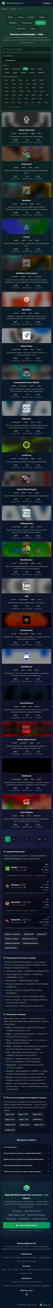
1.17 (12, 98)
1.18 (47, 95)
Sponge (23, 72)
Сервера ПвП (42, 934)
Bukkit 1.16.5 (10, 1130)
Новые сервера (15, 1257)
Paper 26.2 (9, 1114)
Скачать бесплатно (28, 1225)
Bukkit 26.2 (37, 1119)
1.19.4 (42, 91)
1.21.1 (20, 87)
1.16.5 (19, 98)
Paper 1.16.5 (23, 1119)
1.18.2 (33, 95)
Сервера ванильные (30, 943)
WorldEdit (26, 309)
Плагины (13, 9)
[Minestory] (7, 886)
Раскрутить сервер (29, 1261)
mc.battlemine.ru (17, 922)
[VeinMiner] (26, 190)
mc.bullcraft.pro (16, 905)
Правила (14, 1282)
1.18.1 (40, 95)
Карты (31, 1273)
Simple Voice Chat (26, 130)
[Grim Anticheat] (26, 692)
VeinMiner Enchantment (26, 273)
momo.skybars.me (17, 870)
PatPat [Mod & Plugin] (26, 489)
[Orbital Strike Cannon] (26, 729)
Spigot (15, 72)
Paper (40, 69)
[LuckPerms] (26, 444)
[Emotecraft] (26, 153)
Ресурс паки (39, 1269)
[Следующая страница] (45, 839)
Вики (19, 1261)
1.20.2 (21, 91)
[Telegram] (26, 1294)
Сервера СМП (29, 934)
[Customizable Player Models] (26, 372)
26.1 (27, 80)
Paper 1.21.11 (23, 1114)
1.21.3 (6, 87)
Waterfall (41, 72)
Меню (48, 3)
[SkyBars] (7, 868)
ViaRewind (26, 776)
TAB (26, 596)
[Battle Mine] (7, 921)
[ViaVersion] (26, 408)
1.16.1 (6, 102)
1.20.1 (28, 91)
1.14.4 (39, 102)
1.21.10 (41, 80)
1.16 (13, 102)
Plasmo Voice (26, 346)
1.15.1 (26, 102)
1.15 (32, 102)
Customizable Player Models (26, 382)
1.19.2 (13, 95)
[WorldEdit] (26, 299)
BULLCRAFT (16, 902)
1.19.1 (20, 95)
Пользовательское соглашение (14, 1285)
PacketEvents (26, 630)
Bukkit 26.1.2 (25, 1125)
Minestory (15, 885)
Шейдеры (29, 1269)
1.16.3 (33, 98)
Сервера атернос (11, 948)
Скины (9, 1269)
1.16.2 (40, 98)
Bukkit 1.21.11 (10, 1125)
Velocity (32, 72)
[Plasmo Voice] (26, 335)
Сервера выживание (12, 943)
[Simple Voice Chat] (26, 119)
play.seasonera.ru (17, 887)
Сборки (22, 1269)
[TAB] (26, 585)
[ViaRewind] (26, 765)
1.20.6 (34, 87)
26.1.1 (20, 80)
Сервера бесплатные (29, 939)
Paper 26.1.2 (37, 1114)
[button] (26, 1147)
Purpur (7, 72)
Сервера (6, 1257)
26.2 (6, 80)
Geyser (33, 69)
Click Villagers (26, 812)
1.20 (35, 91)
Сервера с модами (11, 939)
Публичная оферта (33, 1285)
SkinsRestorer (26, 560)
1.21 (27, 87)
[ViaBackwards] (26, 513)
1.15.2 (19, 102)
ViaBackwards (26, 523)
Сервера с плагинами (12, 934)
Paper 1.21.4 (10, 1119)
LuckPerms (26, 455)
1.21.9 (6, 84)
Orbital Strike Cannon (26, 739)
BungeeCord (16, 69)
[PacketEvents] (26, 619)
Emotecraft (27, 164)
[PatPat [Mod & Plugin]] (26, 479)
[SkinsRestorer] (26, 549)
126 (39, 839)
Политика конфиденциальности (30, 1282)
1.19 (27, 95)
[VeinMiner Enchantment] (26, 262)
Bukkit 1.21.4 (39, 1125)
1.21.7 (21, 84)
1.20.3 (14, 91)
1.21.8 (14, 84)
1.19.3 (6, 95)
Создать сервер (44, 1257)
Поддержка (46, 1285)
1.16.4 (26, 98)
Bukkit (7, 69)
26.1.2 (13, 80)
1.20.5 (41, 87)
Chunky (26, 237)
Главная (4, 9)
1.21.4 (42, 84)
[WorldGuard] (26, 656)
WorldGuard (26, 666)
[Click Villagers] (26, 802)
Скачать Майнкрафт (30, 1257)
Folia (25, 69)
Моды (4, 1269)
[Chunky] (26, 226)
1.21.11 (34, 80)
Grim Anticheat (26, 703)
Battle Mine (16, 919)
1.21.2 (13, 87)
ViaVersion (26, 419)
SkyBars (14, 867)
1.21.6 (28, 84)
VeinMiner (26, 200)
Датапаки (23, 1273)
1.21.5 (35, 84)
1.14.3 (46, 102)
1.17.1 (6, 98)
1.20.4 (7, 91)
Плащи (15, 1269)
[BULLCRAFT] (7, 903)
